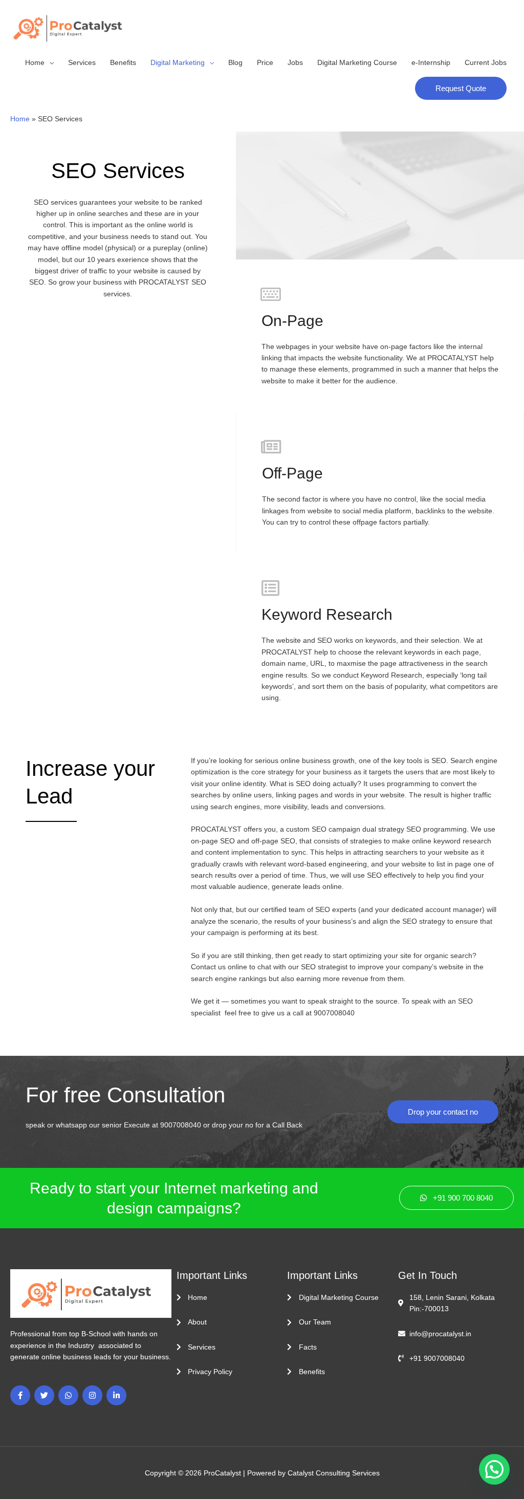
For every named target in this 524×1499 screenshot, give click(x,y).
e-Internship (430, 62)
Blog (235, 62)
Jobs (295, 62)
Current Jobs (486, 62)
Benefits (123, 62)
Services (82, 62)
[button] (461, 88)
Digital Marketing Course (357, 62)
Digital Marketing (177, 62)
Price (265, 62)
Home (35, 62)
